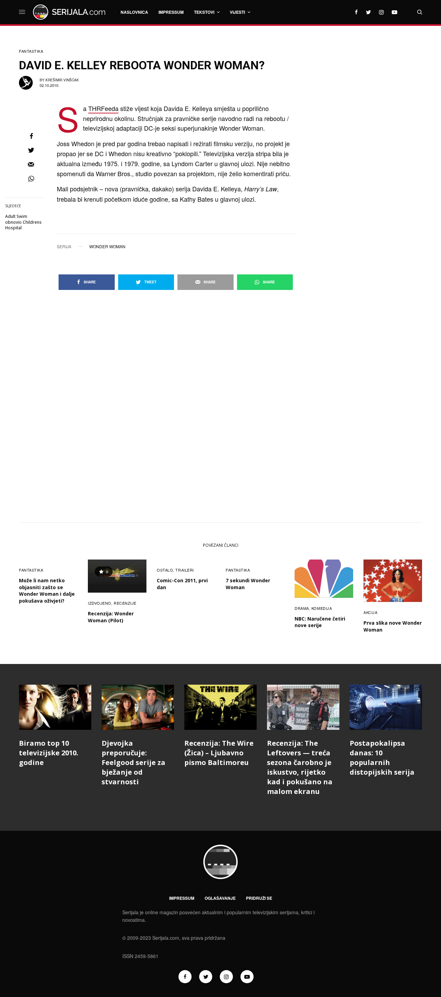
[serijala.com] (70, 12)
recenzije (125, 603)
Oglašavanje (220, 898)
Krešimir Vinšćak (62, 80)
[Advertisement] (370, 150)
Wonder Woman (107, 246)
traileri (184, 570)
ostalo (165, 570)
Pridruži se (259, 898)
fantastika (31, 51)
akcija (370, 612)
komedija (321, 608)
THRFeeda (103, 108)
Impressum (181, 898)
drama (302, 608)
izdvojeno (99, 603)
